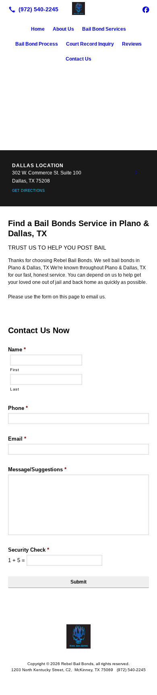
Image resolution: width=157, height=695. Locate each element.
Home (38, 29)
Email (17, 438)
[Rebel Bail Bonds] (78, 8)
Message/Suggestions (37, 469)
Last (14, 389)
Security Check (28, 549)
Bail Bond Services (104, 29)
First (14, 369)
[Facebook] (145, 9)
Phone (18, 408)
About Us (63, 29)
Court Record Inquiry (90, 44)
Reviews (132, 44)
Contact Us (78, 59)
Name (17, 349)
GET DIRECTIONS (28, 191)
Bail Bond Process (36, 44)
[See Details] (136, 172)
